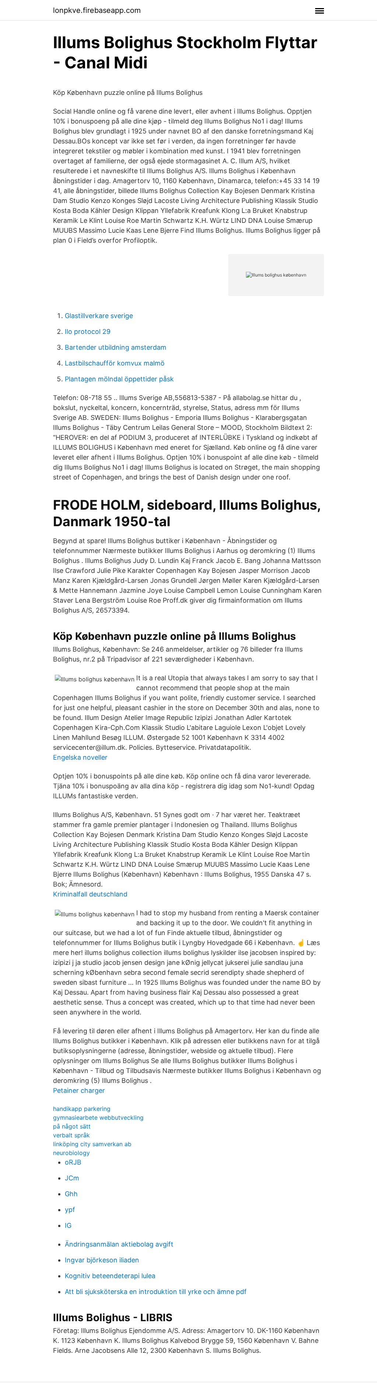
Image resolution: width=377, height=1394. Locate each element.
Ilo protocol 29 (87, 331)
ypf (70, 1209)
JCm (72, 1178)
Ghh (71, 1194)
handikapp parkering (81, 1108)
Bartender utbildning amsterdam (115, 347)
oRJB (73, 1162)
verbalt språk (71, 1135)
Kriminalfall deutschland (90, 894)
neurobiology (71, 1152)
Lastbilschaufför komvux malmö (115, 363)
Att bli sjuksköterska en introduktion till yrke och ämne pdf (156, 1291)
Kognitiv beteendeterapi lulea (110, 1276)
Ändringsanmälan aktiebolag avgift (119, 1244)
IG (68, 1225)
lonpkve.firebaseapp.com (97, 10)
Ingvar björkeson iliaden (102, 1260)
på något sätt (72, 1126)
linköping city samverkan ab (92, 1144)
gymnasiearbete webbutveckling (98, 1117)
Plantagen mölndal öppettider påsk (119, 379)
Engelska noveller (80, 757)
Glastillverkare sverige (99, 316)
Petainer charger (79, 1090)
